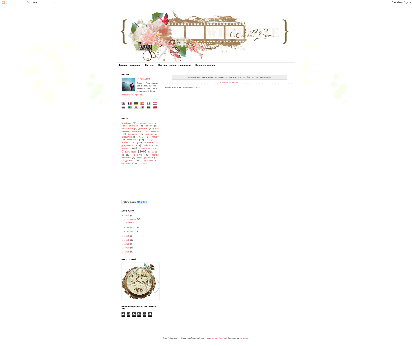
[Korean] (142, 107)
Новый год (128, 142)
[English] (124, 104)
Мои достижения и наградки (174, 65)
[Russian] (124, 107)
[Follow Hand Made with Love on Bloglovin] (135, 204)
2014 (127, 240)
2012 (127, 248)
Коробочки (127, 137)
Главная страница (129, 65)
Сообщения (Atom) (192, 87)
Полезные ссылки (205, 65)
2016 (127, 216)
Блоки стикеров (130, 126)
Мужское (131, 139)
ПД (123, 155)
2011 (127, 252)
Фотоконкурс (128, 163)
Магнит (155, 137)
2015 (127, 236)
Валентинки (127, 129)
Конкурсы (132, 134)
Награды (150, 140)
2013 (127, 244)
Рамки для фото (144, 158)
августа (131, 227)
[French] (130, 104)
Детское (142, 128)
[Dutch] (155, 104)
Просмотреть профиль (132, 95)
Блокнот (148, 126)
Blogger (244, 338)
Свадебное (127, 160)
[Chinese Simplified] (155, 107)
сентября (132, 219)
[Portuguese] (130, 107)
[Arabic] (149, 107)
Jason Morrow (219, 338)
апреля (131, 231)
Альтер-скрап (146, 123)
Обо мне (149, 65)
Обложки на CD (146, 148)
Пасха (151, 152)
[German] (136, 104)
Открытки (129, 151)
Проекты (137, 155)
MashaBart (145, 79)
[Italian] (149, 104)
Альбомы (126, 123)
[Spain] (142, 104)
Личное (142, 137)
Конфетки (149, 134)
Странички (148, 161)
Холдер (142, 163)
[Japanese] (136, 107)
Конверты (154, 131)
